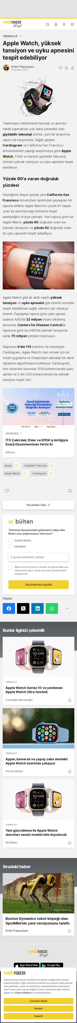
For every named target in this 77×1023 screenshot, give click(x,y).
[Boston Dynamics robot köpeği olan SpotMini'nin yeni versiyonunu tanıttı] (38, 893)
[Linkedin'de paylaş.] (38, 608)
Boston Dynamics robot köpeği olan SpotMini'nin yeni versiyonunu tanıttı (37, 920)
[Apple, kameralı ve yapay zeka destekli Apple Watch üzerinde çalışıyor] (38, 728)
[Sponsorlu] (38, 408)
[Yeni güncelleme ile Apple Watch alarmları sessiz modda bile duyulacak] (38, 800)
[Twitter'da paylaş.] (24, 608)
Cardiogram (39, 473)
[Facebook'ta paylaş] (10, 608)
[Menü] (72, 25)
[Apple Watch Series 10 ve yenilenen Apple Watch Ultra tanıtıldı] (38, 657)
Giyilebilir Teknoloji (35, 465)
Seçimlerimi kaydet (38, 584)
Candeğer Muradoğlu (19, 699)
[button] (38, 265)
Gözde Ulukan (14, 771)
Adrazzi (10, 452)
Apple (8, 465)
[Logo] (12, 24)
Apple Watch (12, 473)
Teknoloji (10, 36)
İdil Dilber (11, 842)
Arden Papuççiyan (17, 930)
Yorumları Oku (38, 505)
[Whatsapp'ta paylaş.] (53, 608)
